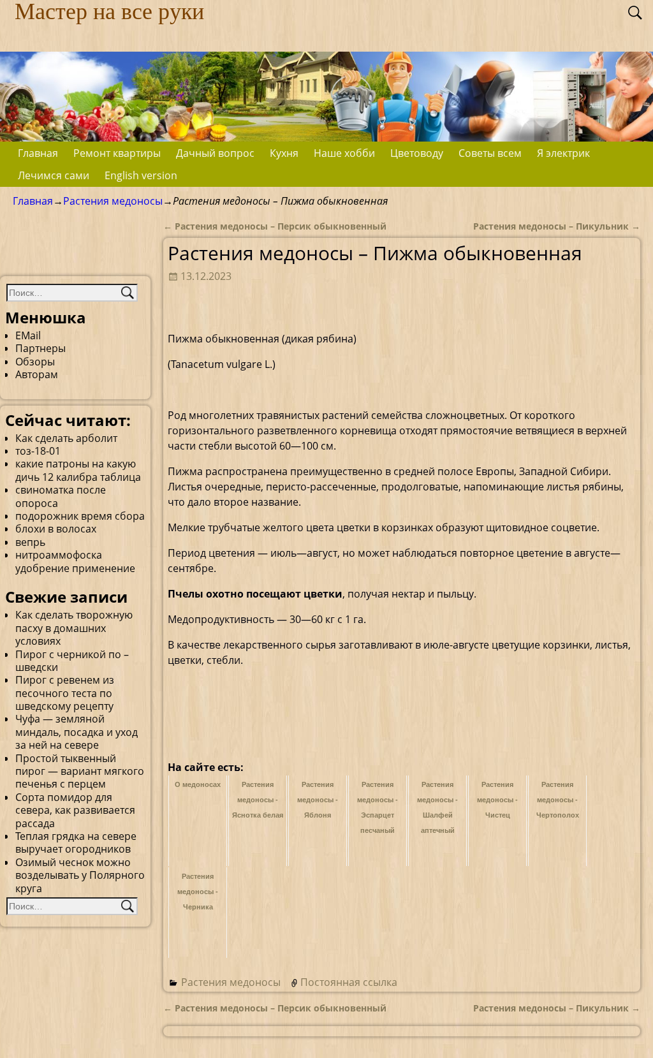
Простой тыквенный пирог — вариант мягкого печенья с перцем (79, 771)
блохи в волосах (55, 529)
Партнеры (40, 348)
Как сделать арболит (66, 438)
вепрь (30, 542)
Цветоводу (416, 153)
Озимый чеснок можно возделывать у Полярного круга (80, 875)
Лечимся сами (53, 175)
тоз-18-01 (38, 451)
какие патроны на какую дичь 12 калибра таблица (78, 470)
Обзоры (35, 362)
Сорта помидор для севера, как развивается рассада (75, 810)
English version (141, 175)
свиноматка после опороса (60, 496)
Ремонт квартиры (117, 153)
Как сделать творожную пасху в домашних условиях (74, 628)
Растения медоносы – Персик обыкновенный (274, 226)
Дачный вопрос (215, 153)
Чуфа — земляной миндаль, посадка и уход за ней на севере (76, 732)
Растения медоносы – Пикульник (556, 226)
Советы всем (490, 153)
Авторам (36, 374)
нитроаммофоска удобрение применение (75, 561)
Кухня (284, 153)
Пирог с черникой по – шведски (72, 660)
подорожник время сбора (80, 516)
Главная (38, 153)
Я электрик (563, 153)
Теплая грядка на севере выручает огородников (75, 842)
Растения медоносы (113, 201)
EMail (28, 335)
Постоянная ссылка (348, 982)
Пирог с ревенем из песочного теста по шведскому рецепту (64, 693)
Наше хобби (344, 153)
